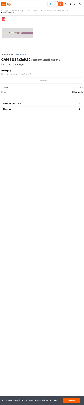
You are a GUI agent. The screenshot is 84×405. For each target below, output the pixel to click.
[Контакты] (71, 4)
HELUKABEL (77, 92)
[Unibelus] (9, 4)
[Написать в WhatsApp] (55, 4)
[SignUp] (75, 4)
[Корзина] (80, 4)
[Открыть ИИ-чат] (60, 4)
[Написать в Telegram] (49, 4)
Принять (71, 400)
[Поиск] (66, 4)
